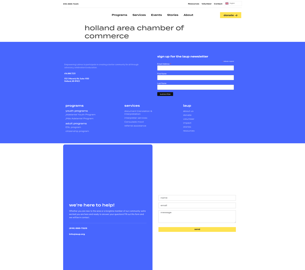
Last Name (161, 83)
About (188, 15)
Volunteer (207, 4)
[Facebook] (65, 87)
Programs (119, 15)
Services (139, 15)
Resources (193, 4)
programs (75, 105)
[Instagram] (77, 87)
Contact (218, 4)
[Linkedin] (71, 87)
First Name (162, 74)
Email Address (164, 64)
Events (156, 15)
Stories (172, 15)
